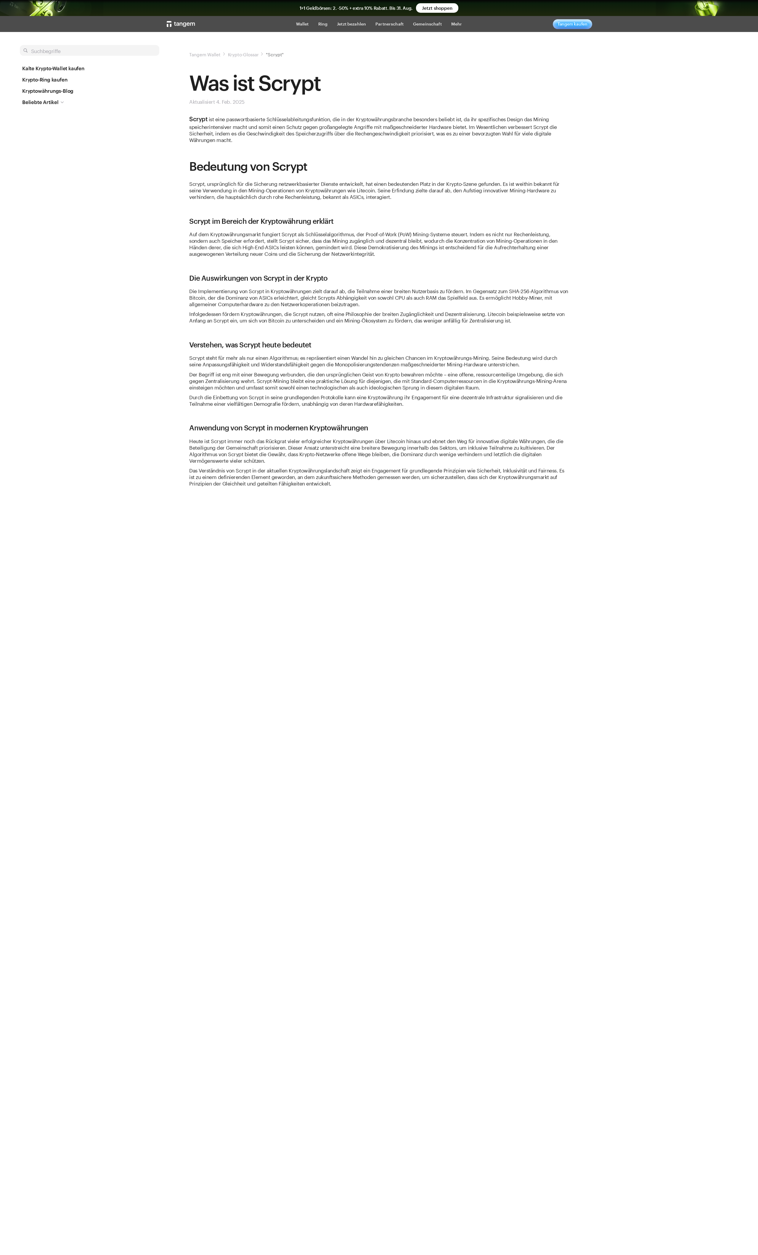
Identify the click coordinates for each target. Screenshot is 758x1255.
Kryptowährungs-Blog (47, 91)
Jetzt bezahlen (351, 23)
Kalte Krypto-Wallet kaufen (53, 68)
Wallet (302, 23)
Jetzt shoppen (437, 8)
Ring (323, 23)
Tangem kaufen (572, 23)
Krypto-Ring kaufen (44, 79)
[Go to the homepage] (181, 24)
